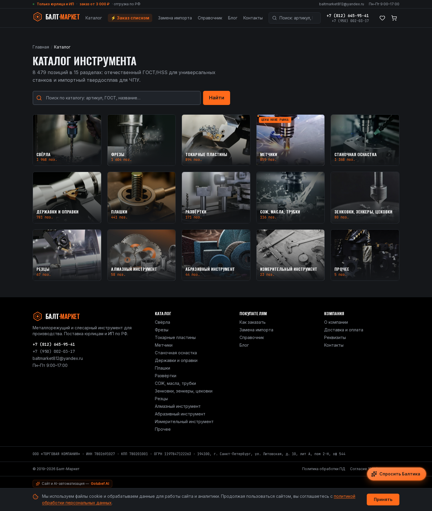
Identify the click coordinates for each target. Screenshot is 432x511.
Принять (383, 499)
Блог (232, 17)
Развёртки (165, 375)
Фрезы (161, 329)
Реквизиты (335, 337)
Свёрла (162, 322)
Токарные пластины (175, 337)
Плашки (162, 367)
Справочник (210, 17)
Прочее (163, 429)
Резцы (161, 398)
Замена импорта (175, 17)
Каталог (94, 17)
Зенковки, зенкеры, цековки (183, 390)
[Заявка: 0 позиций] (394, 18)
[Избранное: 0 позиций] (382, 18)
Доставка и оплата (343, 329)
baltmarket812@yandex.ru (341, 4)
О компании (336, 322)
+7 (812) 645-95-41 (347, 15)
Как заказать (253, 322)
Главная (41, 46)
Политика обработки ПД (323, 469)
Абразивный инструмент (180, 413)
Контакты (253, 17)
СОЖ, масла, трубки (175, 383)
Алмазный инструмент (178, 406)
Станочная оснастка (176, 352)
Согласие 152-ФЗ (365, 469)
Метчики (164, 345)
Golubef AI (100, 483)
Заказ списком (130, 17)
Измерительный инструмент (184, 421)
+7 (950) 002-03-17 (350, 21)
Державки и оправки (176, 360)
